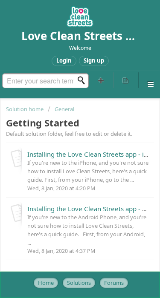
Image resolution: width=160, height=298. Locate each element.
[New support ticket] (100, 80)
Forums (114, 283)
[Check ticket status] (126, 80)
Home (46, 283)
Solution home (25, 109)
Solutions (79, 283)
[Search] (83, 80)
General (64, 109)
